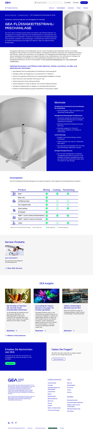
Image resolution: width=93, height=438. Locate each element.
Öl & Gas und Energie (53, 410)
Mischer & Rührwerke (10, 15)
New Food (50, 401)
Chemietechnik (52, 383)
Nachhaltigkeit (71, 385)
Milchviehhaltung (52, 398)
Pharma (50, 403)
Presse (69, 390)
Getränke (50, 385)
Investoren (70, 387)
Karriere (69, 392)
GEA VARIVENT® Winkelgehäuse (53, 59)
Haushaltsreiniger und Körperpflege (54, 388)
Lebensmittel (51, 391)
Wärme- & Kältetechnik (54, 408)
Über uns (69, 383)
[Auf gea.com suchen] (35, 2)
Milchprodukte (52, 396)
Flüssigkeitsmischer (23, 15)
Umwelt (50, 405)
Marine (50, 394)
